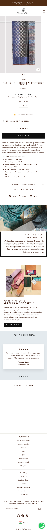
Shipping (20, 97)
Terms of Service (23, 491)
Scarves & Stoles (23, 444)
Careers (23, 484)
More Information (23, 189)
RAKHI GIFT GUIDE (23, 440)
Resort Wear (23, 458)
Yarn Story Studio (23, 480)
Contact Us (23, 476)
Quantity (23, 102)
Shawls (23, 448)
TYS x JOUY (23, 466)
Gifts (23, 455)
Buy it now (23, 135)
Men (23, 451)
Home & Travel (23, 462)
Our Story (23, 473)
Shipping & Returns (23, 487)
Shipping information (23, 185)
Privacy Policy (23, 494)
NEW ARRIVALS (23, 437)
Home (23, 79)
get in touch (13, 325)
